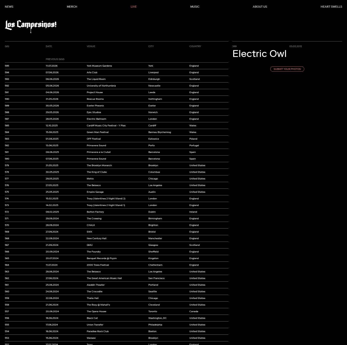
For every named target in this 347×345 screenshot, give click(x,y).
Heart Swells (331, 6)
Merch (72, 6)
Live (134, 6)
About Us (260, 6)
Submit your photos (287, 69)
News (9, 6)
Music (194, 6)
